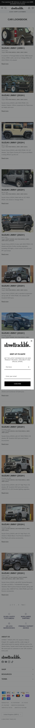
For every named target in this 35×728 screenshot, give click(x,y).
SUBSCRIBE (17, 384)
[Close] (31, 341)
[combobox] (17, 367)
